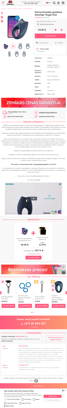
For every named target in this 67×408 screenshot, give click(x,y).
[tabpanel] (16, 26)
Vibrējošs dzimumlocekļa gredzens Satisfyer (57, 297)
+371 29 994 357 (31, 3)
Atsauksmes (33, 333)
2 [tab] (13, 46)
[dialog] (33, 398)
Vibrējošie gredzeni (27, 8)
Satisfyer (50, 58)
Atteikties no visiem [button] (52, 400)
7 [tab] (24, 54)
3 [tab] (20, 46)
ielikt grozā (9, 306)
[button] (23, 406)
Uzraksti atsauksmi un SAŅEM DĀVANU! (56, 338)
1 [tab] (5, 46)
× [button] (65, 390)
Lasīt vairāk (18, 396)
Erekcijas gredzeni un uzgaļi (14, 8)
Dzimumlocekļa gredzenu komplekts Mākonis (24, 297)
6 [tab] (16, 54)
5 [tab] (9, 54)
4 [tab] (28, 46)
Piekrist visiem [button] (52, 396)
